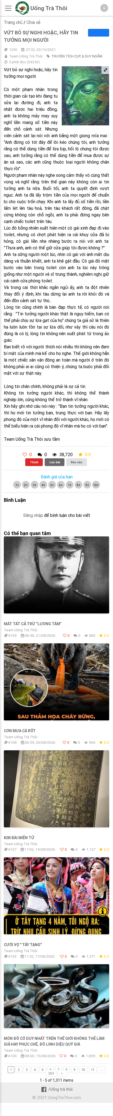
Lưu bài (54, 462)
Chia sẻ (33, 22)
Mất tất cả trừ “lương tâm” (33, 623)
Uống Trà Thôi (48, 8)
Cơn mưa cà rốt (20, 730)
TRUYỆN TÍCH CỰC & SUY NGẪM (76, 56)
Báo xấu (76, 462)
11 (92, 1070)
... (101, 1070)
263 (51, 1073)
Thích (34, 462)
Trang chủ (13, 22)
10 (83, 1070)
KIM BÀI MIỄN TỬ (19, 837)
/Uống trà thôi (60, 1089)
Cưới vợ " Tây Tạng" (23, 944)
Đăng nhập (33, 515)
